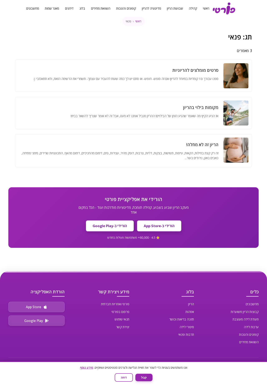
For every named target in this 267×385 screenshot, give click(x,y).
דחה (124, 377)
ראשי (206, 8)
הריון (191, 304)
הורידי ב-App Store (159, 225)
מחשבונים (32, 8)
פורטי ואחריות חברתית (115, 304)
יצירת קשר (122, 327)
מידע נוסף (86, 368)
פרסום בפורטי (120, 312)
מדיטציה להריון (151, 8)
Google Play (33, 320)
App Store (33, 307)
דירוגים (69, 8)
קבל (144, 377)
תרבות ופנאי (186, 334)
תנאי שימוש (122, 319)
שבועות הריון (175, 8)
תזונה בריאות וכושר (181, 319)
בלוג (82, 8)
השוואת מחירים (100, 8)
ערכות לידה (251, 327)
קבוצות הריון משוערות (245, 312)
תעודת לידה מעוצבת (246, 319)
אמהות (189, 312)
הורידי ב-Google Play (110, 225)
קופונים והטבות (126, 8)
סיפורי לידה (187, 327)
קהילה (193, 8)
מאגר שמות (52, 8)
